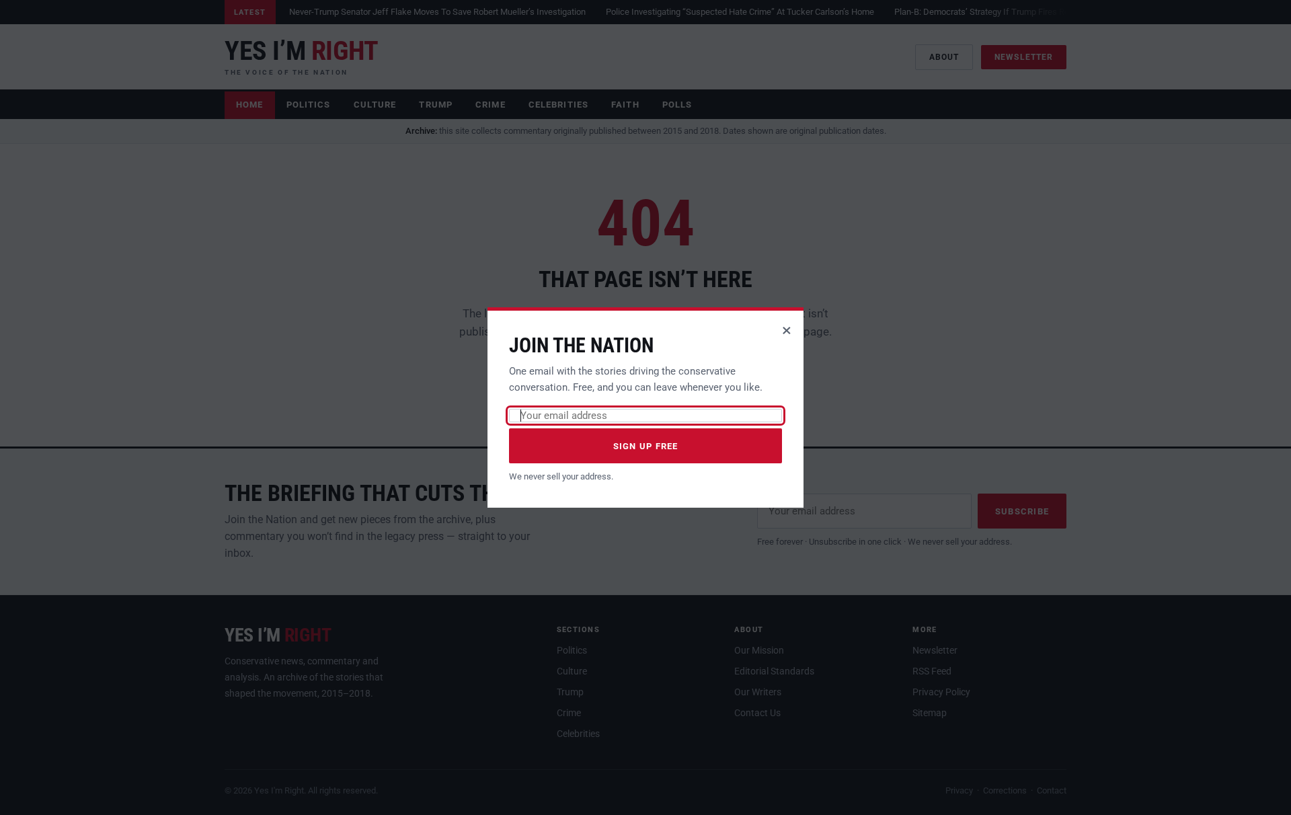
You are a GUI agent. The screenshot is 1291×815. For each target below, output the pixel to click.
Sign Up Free (645, 446)
